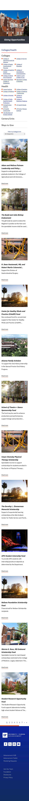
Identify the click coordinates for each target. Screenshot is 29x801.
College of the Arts (21, 58)
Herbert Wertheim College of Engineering (8, 81)
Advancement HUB (9, 755)
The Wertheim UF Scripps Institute (8, 113)
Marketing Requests (10, 761)
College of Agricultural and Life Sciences (8, 60)
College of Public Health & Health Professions (7, 101)
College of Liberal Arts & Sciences (8, 76)
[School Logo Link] (13, 735)
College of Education (19, 65)
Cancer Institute (7, 89)
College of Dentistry (21, 89)
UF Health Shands (21, 105)
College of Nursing (8, 95)
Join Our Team (8, 769)
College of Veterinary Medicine (21, 100)
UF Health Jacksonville (6, 109)
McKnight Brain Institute (7, 106)
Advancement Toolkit (10, 758)
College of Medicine (8, 91)
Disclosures (7, 775)
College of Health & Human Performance (8, 71)
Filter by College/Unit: (14, 132)
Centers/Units (7, 118)
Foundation (7, 772)
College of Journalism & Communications (20, 71)
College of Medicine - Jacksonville (21, 92)
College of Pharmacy (19, 96)
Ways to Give (7, 125)
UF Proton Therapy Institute (21, 109)
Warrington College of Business (21, 80)
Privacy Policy (8, 777)
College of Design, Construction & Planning (8, 66)
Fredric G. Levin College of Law (20, 76)
